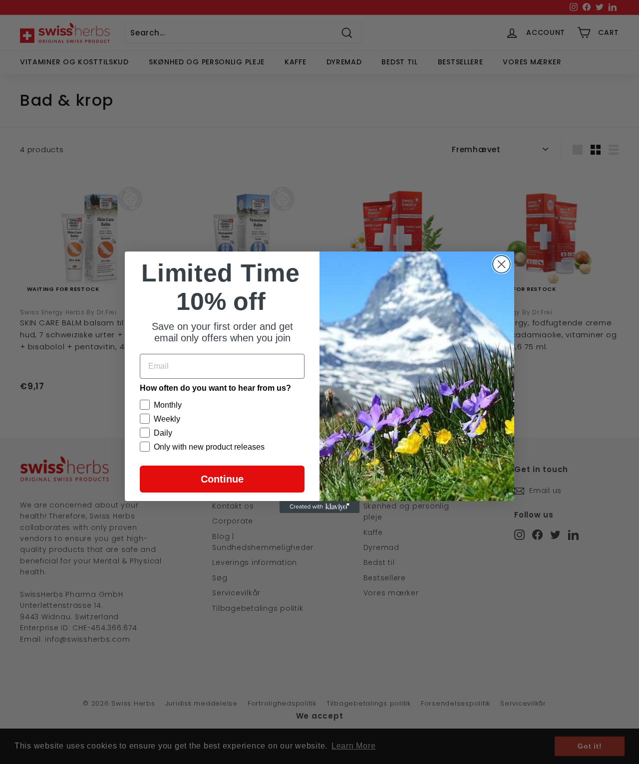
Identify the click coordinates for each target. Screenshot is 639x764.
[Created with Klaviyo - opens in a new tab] (319, 507)
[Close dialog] (501, 264)
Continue (222, 479)
